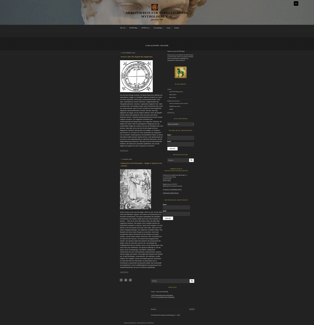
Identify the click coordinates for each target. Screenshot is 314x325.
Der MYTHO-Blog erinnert (176, 91)
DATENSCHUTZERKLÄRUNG (171, 193)
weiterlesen (124, 150)
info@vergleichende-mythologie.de (164, 295)
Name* (169, 135)
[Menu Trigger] (296, 3)
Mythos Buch (172, 94)
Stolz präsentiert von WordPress (145, 323)
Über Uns (122, 28)
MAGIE (171, 109)
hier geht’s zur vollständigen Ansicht (172, 189)
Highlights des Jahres (174, 106)
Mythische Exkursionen (173, 101)
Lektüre (169, 89)
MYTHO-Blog (133, 28)
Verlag (168, 28)
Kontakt (176, 28)
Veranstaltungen (157, 28)
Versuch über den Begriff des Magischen (137, 57)
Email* (169, 141)
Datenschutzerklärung (130, 323)
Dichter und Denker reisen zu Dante (178, 103)
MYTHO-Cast (145, 28)
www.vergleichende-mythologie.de (165, 297)
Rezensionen (172, 97)
